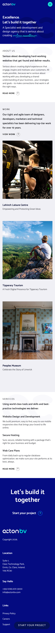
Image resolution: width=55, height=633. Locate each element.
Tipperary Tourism (13, 285)
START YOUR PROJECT (32, 625)
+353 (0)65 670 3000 (12, 589)
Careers (6, 619)
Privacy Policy (9, 613)
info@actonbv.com (11, 592)
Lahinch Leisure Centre (15, 205)
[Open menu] (50, 4)
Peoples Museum (12, 366)
